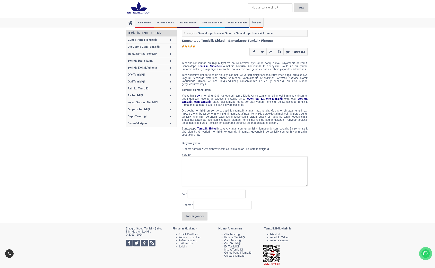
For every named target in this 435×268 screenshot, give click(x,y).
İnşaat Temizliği (233, 249)
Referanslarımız (165, 22)
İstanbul (275, 234)
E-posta (187, 205)
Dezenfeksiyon (137, 123)
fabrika (259, 98)
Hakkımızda (144, 22)
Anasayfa (189, 33)
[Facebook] (254, 52)
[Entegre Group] (139, 8)
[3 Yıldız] (188, 46)
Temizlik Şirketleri (209, 66)
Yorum (186, 154)
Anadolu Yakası (279, 237)
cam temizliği (202, 101)
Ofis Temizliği (136, 74)
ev (198, 95)
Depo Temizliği (137, 116)
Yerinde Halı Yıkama (140, 60)
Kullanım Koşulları (189, 237)
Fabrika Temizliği (138, 88)
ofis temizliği (274, 98)
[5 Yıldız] (194, 46)
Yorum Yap (298, 51)
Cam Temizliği (232, 240)
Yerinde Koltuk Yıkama (142, 67)
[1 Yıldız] (183, 46)
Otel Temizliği (136, 81)
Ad (184, 193)
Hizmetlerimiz (187, 22)
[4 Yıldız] (191, 46)
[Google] (271, 52)
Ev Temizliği (135, 95)
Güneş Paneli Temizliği (142, 39)
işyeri (250, 98)
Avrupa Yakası (279, 240)
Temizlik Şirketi (206, 128)
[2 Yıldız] (186, 46)
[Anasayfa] (130, 23)
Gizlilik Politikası (188, 234)
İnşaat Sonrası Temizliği (143, 102)
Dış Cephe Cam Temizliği (144, 46)
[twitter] (262, 52)
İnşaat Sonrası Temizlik (142, 53)
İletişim (256, 22)
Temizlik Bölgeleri (212, 22)
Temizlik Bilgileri (237, 22)
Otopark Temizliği (139, 109)
